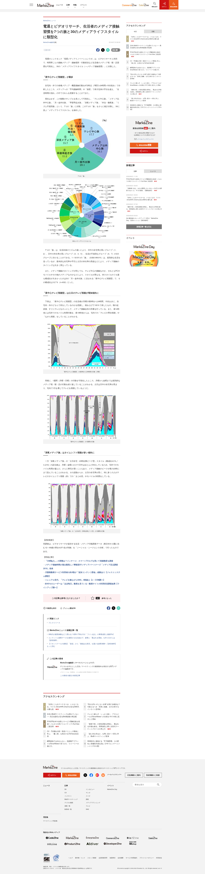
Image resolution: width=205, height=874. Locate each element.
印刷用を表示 (51, 608)
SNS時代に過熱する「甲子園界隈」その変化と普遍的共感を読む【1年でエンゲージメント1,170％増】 (103, 743)
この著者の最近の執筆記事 (70, 675)
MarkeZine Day (112, 789)
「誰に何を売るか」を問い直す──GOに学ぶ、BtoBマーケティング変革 (103, 735)
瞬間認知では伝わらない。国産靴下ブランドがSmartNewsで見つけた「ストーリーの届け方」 (63, 743)
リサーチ (47, 50)
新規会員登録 (145, 145)
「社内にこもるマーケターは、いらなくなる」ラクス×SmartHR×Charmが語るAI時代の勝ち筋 (63, 706)
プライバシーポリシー (147, 858)
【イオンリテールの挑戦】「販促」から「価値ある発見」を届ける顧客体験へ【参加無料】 (83, 643)
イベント (83, 5)
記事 (68, 5)
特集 (75, 5)
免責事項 (112, 858)
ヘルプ (70, 858)
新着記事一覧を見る (144, 226)
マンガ (88, 793)
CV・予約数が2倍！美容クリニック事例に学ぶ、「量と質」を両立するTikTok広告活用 (63, 733)
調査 (87, 799)
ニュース (59, 5)
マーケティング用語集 (50, 821)
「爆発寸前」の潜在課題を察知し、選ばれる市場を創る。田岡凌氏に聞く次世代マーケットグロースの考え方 (103, 726)
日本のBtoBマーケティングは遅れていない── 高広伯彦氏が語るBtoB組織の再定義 (63, 715)
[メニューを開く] (31, 4)
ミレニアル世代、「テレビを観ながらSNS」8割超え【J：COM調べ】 (75, 579)
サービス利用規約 (131, 858)
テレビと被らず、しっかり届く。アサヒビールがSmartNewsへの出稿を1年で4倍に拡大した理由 (103, 716)
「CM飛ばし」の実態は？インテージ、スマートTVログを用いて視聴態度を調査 (79, 560)
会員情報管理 (103, 858)
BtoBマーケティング (71, 799)
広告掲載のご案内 (134, 775)
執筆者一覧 (68, 809)
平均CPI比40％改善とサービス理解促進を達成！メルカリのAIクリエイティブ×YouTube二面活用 (63, 724)
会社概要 (120, 858)
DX (65, 789)
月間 (152, 31)
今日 (135, 31)
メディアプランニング (93, 802)
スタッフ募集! (91, 858)
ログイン (145, 151)
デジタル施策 (69, 802)
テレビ (88, 806)
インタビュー (90, 789)
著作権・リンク (80, 858)
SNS (87, 809)
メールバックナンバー (145, 139)
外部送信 (159, 858)
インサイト (68, 796)
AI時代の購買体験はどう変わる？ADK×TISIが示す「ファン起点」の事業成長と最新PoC (81, 634)
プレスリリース (54, 622)
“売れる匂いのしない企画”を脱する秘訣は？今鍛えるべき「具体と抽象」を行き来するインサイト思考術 (103, 706)
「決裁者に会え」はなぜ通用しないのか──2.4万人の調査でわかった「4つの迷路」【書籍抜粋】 (144, 189)
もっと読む (51, 646)
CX (66, 793)
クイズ (88, 796)
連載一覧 (67, 806)
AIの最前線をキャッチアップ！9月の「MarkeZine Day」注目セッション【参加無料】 (142, 219)
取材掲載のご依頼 (153, 775)
